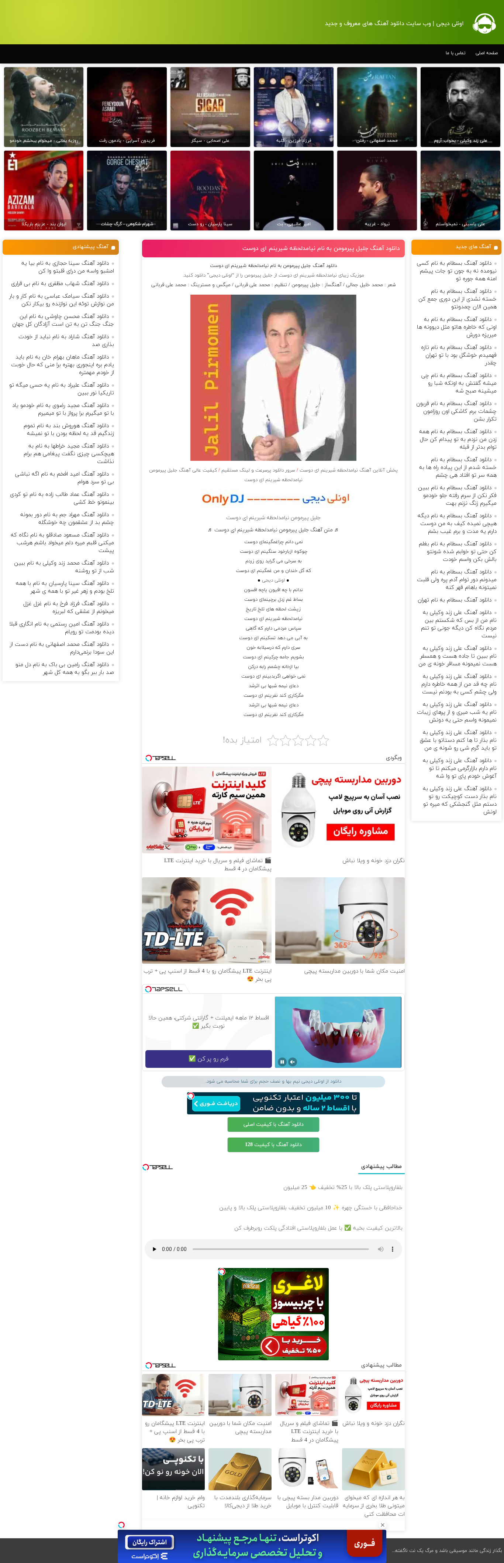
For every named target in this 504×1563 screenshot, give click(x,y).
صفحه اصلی (487, 53)
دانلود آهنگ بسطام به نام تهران (454, 600)
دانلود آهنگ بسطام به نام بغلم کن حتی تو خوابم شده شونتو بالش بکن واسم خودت (458, 551)
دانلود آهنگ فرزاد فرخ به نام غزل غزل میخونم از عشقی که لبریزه (68, 608)
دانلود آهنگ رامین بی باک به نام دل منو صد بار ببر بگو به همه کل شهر (64, 668)
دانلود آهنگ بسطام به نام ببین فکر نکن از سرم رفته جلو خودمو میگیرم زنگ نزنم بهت (457, 495)
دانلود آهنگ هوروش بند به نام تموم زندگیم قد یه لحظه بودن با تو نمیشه (69, 430)
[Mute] (292, 1062)
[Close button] (382, 1525)
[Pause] (282, 1062)
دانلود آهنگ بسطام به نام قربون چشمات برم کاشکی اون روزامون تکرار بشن (456, 411)
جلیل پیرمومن (258, 275)
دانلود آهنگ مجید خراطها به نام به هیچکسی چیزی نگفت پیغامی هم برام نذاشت (69, 454)
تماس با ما (456, 53)
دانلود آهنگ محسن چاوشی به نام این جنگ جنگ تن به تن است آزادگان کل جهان (63, 320)
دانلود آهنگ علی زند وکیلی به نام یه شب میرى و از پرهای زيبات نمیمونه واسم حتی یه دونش (457, 712)
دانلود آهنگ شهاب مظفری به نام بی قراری (60, 284)
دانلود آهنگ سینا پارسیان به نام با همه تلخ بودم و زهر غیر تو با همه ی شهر (65, 587)
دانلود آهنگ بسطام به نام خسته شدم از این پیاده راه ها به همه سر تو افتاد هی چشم (458, 467)
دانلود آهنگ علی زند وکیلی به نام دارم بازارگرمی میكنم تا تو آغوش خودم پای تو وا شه (460, 768)
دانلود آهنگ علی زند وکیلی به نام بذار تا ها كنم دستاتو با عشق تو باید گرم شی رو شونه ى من (458, 740)
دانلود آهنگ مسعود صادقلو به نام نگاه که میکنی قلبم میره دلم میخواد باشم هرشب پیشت (62, 543)
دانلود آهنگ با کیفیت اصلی (274, 1124)
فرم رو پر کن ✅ (208, 1059)
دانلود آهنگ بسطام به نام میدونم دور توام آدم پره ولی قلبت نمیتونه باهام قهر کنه (457, 580)
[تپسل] (121, 1525)
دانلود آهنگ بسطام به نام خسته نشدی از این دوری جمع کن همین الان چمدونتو (457, 299)
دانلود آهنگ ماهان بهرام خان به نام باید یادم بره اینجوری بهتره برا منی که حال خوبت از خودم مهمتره (62, 365)
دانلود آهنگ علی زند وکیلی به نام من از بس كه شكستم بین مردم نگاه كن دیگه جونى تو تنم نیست (459, 624)
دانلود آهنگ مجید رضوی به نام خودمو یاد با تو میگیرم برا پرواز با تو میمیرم (63, 409)
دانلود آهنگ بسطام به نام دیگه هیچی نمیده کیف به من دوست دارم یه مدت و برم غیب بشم (457, 523)
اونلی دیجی (273, 580)
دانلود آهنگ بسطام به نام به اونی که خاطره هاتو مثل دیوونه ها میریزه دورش (457, 327)
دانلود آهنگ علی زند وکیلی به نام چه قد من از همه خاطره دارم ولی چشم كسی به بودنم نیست (459, 684)
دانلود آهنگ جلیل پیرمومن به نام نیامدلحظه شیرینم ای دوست (321, 248)
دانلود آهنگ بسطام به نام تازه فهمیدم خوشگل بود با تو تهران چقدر (459, 355)
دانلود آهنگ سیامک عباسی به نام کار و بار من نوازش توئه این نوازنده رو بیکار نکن (61, 300)
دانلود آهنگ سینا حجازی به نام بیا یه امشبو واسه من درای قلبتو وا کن (67, 267)
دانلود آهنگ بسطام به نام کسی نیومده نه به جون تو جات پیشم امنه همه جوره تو (457, 271)
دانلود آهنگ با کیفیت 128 (273, 1144)
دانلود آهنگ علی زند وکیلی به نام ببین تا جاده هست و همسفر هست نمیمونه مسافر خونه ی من (457, 656)
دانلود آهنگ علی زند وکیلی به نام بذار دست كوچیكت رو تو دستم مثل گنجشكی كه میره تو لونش (460, 800)
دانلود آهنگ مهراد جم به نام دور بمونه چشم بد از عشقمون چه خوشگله (67, 519)
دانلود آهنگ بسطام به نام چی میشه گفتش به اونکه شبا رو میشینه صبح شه (459, 383)
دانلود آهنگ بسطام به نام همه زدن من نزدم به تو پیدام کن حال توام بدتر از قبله (458, 439)
